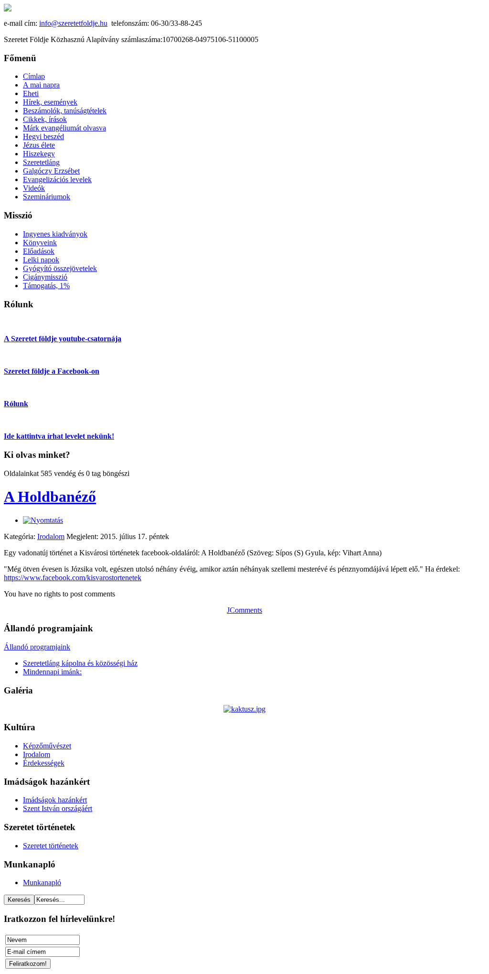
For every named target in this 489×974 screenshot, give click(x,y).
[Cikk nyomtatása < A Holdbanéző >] (43, 520)
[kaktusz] (244, 709)
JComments (244, 610)
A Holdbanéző (50, 496)
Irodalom (50, 536)
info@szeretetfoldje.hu (73, 23)
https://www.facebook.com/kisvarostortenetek (72, 578)
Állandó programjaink (37, 647)
